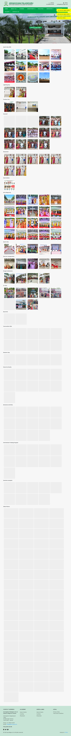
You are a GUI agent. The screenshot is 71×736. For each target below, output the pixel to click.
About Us (13, 8)
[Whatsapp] (7, 729)
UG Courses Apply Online (64, 10)
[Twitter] (5, 729)
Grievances (49, 8)
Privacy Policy (56, 712)
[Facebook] (3, 729)
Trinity (66, 732)
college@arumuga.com (62, 4)
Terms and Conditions (58, 713)
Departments (31, 8)
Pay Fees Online (62, 18)
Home (6, 8)
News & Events (23, 712)
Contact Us (15, 11)
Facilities (40, 8)
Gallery (7, 11)
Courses (21, 8)
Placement (22, 715)
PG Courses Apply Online (64, 14)
